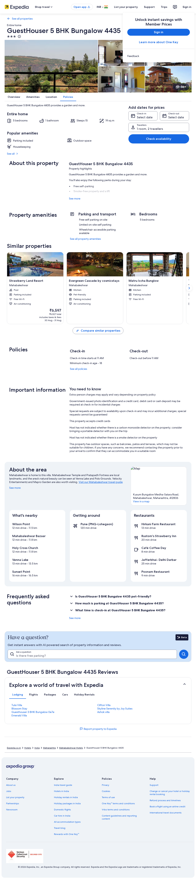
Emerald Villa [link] (19, 715)
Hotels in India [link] (61, 791)
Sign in (187, 7)
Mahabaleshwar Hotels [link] (71, 747)
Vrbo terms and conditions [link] (116, 809)
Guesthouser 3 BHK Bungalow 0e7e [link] (32, 712)
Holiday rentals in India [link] (66, 797)
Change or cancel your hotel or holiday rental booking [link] (170, 793)
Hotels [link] (27, 747)
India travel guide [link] (63, 785)
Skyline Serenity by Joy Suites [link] (114, 708)
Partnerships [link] (12, 803)
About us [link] (11, 785)
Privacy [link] (105, 785)
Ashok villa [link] (103, 712)
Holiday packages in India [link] (67, 803)
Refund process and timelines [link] (165, 800)
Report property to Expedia (100, 729)
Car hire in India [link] (62, 815)
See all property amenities (85, 239)
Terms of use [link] (108, 797)
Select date (145, 117)
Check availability (158, 139)
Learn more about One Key (158, 42)
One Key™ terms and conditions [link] (118, 803)
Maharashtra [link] (49, 747)
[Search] (183, 654)
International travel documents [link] (165, 812)
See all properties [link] (22, 18)
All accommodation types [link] (67, 821)
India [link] (37, 747)
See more (74, 198)
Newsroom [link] (12, 809)
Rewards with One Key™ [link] (66, 834)
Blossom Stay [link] (19, 708)
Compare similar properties (100, 330)
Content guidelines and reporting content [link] (119, 817)
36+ (183, 87)
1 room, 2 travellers (150, 129)
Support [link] (154, 785)
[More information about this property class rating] (19, 36)
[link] (158, 56)
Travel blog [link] (59, 828)
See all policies (78, 369)
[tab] (17, 694)
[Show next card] (189, 288)
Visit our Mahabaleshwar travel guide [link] (101, 482)
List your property (126, 7)
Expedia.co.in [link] (14, 747)
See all (11, 153)
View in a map (141, 501)
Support (149, 7)
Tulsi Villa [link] (16, 705)
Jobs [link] (8, 791)
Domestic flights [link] (62, 809)
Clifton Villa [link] (103, 705)
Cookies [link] (106, 791)
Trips (164, 7)
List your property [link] (15, 797)
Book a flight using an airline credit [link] (167, 806)
